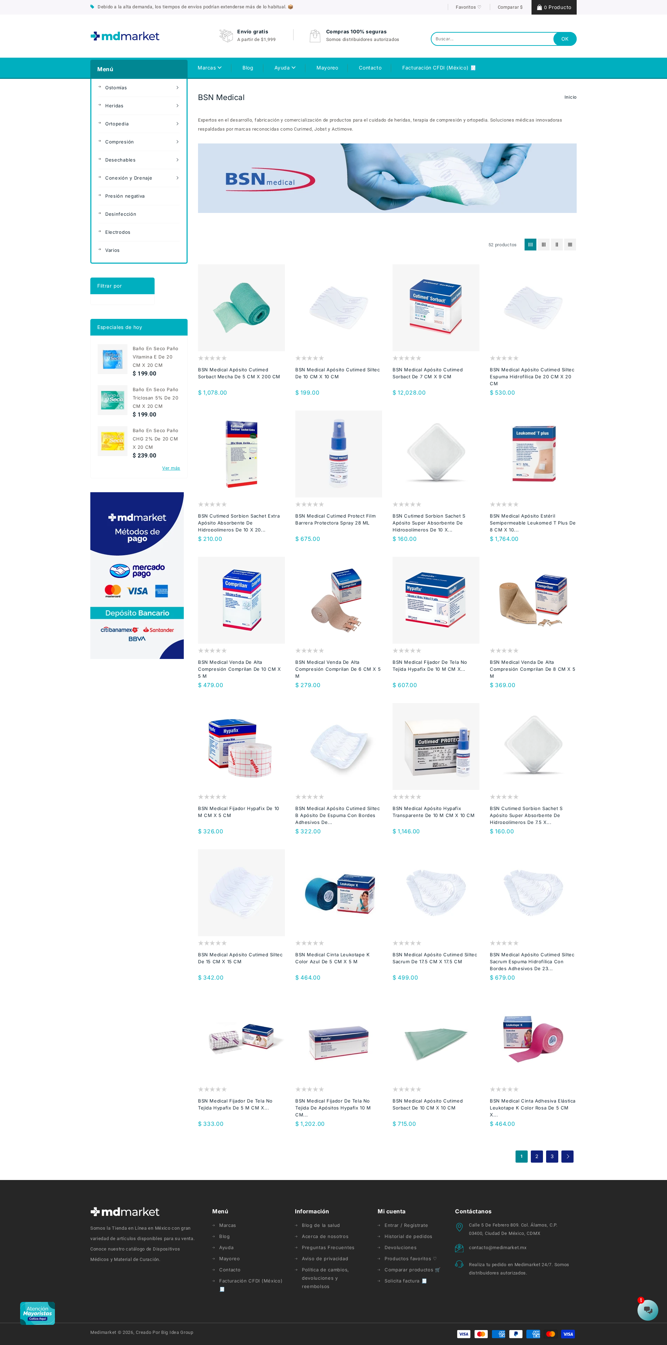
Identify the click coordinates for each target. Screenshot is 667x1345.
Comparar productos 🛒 (413, 1269)
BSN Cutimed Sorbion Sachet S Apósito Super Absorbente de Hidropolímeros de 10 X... (429, 523)
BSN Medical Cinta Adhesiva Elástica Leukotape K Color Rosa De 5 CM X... (533, 1107)
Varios (112, 250)
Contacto (230, 1269)
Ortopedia (117, 123)
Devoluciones (401, 1247)
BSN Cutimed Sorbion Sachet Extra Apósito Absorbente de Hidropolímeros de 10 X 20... (239, 523)
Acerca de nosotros (325, 1236)
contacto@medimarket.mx (497, 1247)
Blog (224, 1236)
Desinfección (120, 214)
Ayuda (283, 68)
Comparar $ (510, 7)
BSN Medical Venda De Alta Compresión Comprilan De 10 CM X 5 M (239, 669)
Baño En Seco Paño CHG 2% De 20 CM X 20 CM (156, 439)
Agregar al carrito (456, 331)
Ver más (171, 468)
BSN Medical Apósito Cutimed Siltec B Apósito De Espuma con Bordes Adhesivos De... (337, 815)
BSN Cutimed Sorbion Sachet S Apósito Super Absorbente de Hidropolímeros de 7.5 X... (526, 815)
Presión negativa (125, 196)
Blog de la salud (321, 1225)
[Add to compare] (235, 331)
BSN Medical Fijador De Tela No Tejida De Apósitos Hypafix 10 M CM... (333, 1107)
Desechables (120, 160)
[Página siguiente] (567, 1156)
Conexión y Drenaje (129, 178)
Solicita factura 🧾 (406, 1281)
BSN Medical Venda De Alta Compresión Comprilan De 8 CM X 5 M (532, 669)
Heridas (114, 105)
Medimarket (103, 1332)
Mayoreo (229, 1258)
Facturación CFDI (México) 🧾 (251, 1285)
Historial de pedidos (409, 1236)
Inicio (571, 97)
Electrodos (118, 232)
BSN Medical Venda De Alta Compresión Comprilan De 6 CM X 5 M (338, 669)
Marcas (207, 68)
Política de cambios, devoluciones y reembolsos (325, 1278)
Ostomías (116, 87)
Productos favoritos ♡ (411, 1258)
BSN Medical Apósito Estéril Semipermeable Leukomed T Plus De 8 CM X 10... (533, 523)
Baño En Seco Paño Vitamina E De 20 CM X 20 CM (156, 357)
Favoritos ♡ (469, 7)
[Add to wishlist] (221, 331)
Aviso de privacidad (325, 1258)
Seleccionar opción (262, 331)
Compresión (119, 142)
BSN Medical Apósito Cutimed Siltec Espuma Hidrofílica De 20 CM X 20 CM (532, 376)
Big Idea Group (177, 1332)
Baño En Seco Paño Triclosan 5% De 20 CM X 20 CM (156, 398)
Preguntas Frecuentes (328, 1247)
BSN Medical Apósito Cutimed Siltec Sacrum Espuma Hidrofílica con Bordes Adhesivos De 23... (532, 961)
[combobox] (504, 39)
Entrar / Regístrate (406, 1225)
